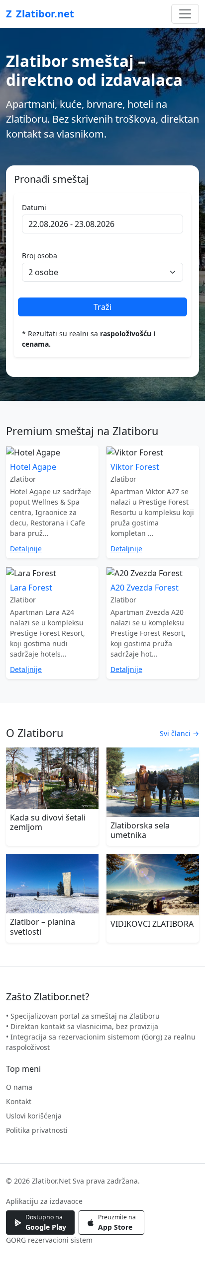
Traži (102, 306)
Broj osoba (39, 255)
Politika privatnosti (37, 1130)
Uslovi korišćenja (34, 1115)
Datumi (34, 207)
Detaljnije (26, 548)
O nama (19, 1087)
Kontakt (18, 1101)
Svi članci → (179, 733)
